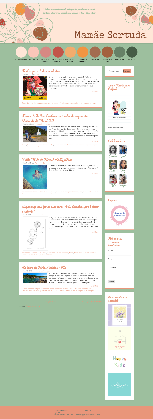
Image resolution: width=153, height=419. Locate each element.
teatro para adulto (71, 103)
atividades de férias (29, 192)
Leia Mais (94, 92)
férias (53, 192)
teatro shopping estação (88, 103)
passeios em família (65, 291)
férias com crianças (63, 192)
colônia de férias (44, 192)
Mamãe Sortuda (41, 74)
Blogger (96, 410)
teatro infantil (59, 103)
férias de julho (27, 103)
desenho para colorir (38, 253)
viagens (88, 145)
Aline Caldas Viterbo (42, 124)
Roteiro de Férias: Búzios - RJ (44, 267)
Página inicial (51, 302)
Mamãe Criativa (46, 255)
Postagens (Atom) (33, 306)
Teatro (50, 103)
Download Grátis (62, 253)
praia (75, 291)
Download (51, 253)
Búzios (24, 289)
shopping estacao (40, 103)
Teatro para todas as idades (41, 71)
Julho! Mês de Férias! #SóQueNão (47, 159)
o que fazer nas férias (42, 194)
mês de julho (88, 192)
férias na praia (87, 289)
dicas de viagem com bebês (38, 289)
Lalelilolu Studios (33, 255)
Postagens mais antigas (92, 302)
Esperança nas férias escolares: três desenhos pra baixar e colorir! (60, 208)
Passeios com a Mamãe (75, 145)
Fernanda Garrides (42, 163)
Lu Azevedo (39, 215)
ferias (24, 145)
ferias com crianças (34, 145)
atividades (26, 253)
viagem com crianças (86, 291)
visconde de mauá (40, 147)
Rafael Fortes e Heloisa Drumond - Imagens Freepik (80, 412)
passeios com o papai (48, 291)
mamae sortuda (60, 145)
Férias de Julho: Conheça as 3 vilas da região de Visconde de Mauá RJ (54, 118)
